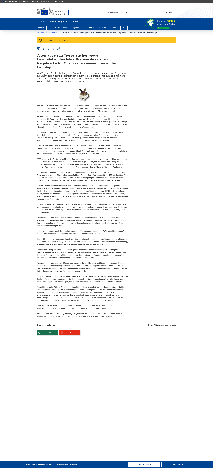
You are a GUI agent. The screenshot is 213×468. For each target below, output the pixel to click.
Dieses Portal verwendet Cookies (38, 464)
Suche (124, 28)
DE (39, 48)
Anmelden (114, 13)
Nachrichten (106, 28)
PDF (72, 332)
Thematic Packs (53, 28)
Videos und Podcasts (91, 28)
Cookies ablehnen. (177, 464)
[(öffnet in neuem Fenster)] (55, 11)
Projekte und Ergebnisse (71, 28)
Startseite (42, 28)
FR (53, 48)
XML (49, 332)
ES (48, 48)
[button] (124, 12)
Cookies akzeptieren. (144, 464)
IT (58, 48)
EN (44, 48)
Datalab (116, 28)
